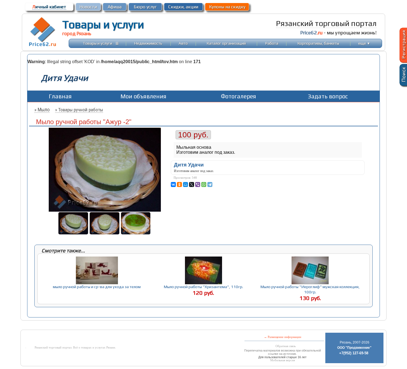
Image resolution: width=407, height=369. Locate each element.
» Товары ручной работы (79, 109)
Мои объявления (143, 96)
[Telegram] (209, 184)
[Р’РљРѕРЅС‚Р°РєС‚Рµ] (173, 184)
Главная (60, 96)
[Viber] (197, 184)
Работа (271, 43)
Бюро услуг (145, 6)
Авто (183, 43)
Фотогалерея (238, 96)
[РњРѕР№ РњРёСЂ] (185, 184)
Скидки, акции (183, 6)
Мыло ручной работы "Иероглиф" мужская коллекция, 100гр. (310, 289)
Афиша (115, 6)
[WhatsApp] (203, 184)
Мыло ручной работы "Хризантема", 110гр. (203, 286)
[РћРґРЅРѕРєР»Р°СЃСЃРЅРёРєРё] (179, 184)
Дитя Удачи (189, 165)
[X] (191, 184)
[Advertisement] (158, 326)
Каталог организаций (226, 43)
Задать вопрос (328, 96)
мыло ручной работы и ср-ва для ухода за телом (97, 286)
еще (364, 43)
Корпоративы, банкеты (318, 43)
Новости (88, 6)
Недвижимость (148, 43)
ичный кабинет (49, 6)
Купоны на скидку (227, 6)
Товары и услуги (103, 24)
